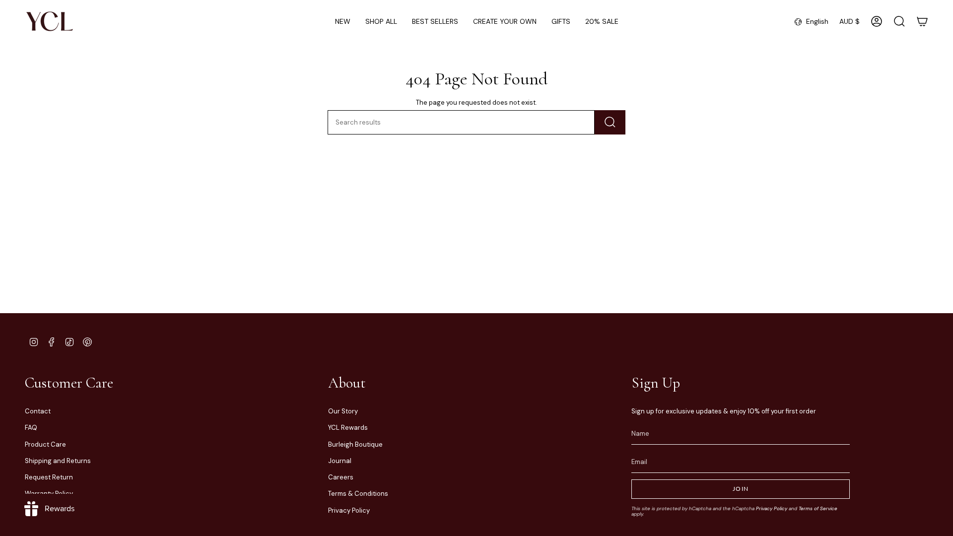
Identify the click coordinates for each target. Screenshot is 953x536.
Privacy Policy (349, 510)
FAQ (31, 427)
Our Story (343, 411)
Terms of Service (818, 508)
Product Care (45, 444)
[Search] (610, 122)
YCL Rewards (348, 427)
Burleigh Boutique (355, 444)
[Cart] (922, 21)
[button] (381, 21)
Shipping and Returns (58, 461)
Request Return (49, 477)
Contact (38, 411)
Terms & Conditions (358, 493)
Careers (340, 477)
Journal (339, 461)
